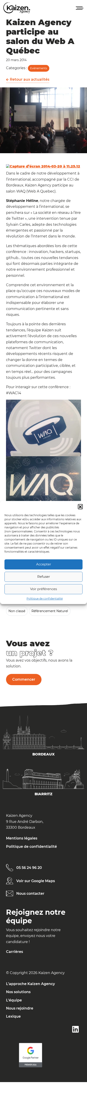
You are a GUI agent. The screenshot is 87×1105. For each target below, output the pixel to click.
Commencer (23, 679)
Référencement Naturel (49, 611)
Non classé (16, 611)
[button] (80, 506)
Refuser (43, 576)
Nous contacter (30, 893)
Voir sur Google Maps (35, 881)
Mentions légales (21, 838)
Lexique (13, 1016)
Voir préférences (43, 589)
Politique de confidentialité (45, 598)
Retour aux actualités (29, 79)
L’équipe (14, 1000)
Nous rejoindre (19, 1008)
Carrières (14, 952)
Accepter (43, 564)
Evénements (38, 68)
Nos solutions (18, 992)
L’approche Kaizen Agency (30, 984)
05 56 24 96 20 (29, 868)
